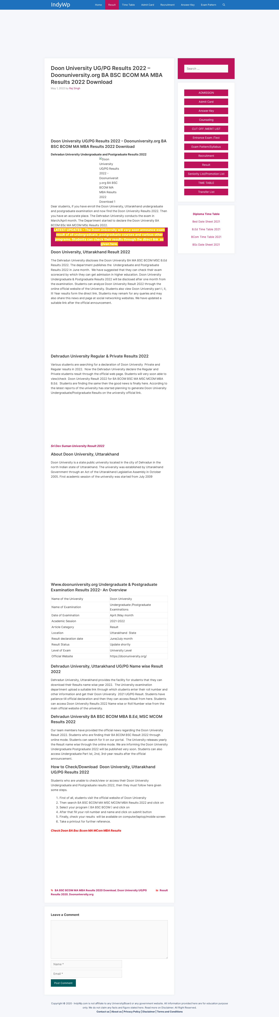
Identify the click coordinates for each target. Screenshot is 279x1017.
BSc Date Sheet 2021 (206, 244)
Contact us (103, 1011)
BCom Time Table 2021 (206, 236)
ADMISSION (206, 92)
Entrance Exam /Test (206, 137)
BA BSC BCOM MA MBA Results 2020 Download (85, 890)
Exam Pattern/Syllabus (206, 146)
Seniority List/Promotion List (206, 173)
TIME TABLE (206, 182)
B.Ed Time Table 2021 (206, 229)
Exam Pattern (208, 4)
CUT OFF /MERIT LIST (206, 128)
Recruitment (167, 4)
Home (98, 4)
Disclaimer (148, 1011)
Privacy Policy (132, 1011)
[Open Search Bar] (223, 5)
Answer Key (188, 4)
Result (112, 4)
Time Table (128, 4)
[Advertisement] (139, 32)
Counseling (206, 119)
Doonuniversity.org (81, 894)
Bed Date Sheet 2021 (206, 221)
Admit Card (147, 4)
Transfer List (206, 191)
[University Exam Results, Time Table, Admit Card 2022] (61, 5)
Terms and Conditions (170, 1011)
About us (116, 1011)
